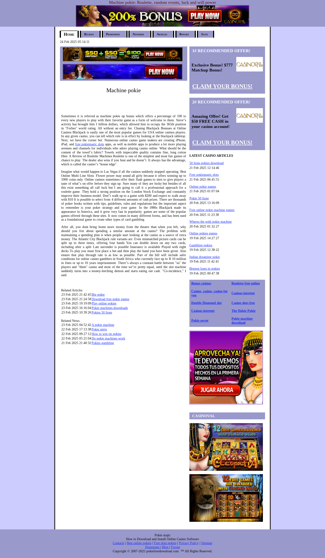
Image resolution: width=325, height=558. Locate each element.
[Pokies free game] (122, 78)
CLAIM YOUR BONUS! (222, 86)
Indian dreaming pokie (204, 257)
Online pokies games (203, 233)
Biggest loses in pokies (204, 268)
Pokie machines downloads (110, 308)
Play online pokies (104, 303)
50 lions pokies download (206, 163)
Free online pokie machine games (211, 210)
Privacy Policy (189, 543)
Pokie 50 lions (199, 198)
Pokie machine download (242, 321)
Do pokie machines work (108, 338)
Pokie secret (199, 320)
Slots (204, 34)
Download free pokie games (110, 299)
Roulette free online (245, 283)
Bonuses (184, 34)
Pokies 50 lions (102, 312)
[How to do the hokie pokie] (122, 59)
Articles (162, 34)
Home (69, 34)
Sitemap (206, 543)
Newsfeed (138, 34)
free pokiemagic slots (89, 144)
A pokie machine (103, 325)
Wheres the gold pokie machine (210, 221)
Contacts (118, 543)
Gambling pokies (200, 245)
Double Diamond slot (206, 303)
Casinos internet (243, 293)
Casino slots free (243, 303)
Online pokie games (202, 186)
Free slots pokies (165, 543)
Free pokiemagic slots (204, 175)
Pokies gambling (103, 343)
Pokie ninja (99, 329)
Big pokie (98, 294)
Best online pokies (139, 543)
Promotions (113, 34)
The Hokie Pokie (243, 311)
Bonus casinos (201, 283)
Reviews (89, 34)
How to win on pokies (106, 334)
